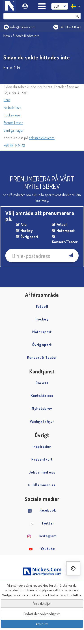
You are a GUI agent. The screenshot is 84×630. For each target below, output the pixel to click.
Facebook (48, 510)
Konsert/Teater (63, 242)
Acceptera (42, 624)
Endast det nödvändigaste (42, 614)
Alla (23, 224)
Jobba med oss (42, 472)
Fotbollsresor (13, 107)
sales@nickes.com (41, 138)
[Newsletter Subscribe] (70, 255)
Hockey (27, 230)
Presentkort (42, 459)
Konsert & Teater (42, 357)
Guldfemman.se (42, 485)
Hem (6, 36)
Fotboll (61, 224)
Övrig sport (29, 236)
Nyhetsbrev (42, 408)
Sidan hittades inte (26, 36)
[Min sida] (25, 5)
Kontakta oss (42, 395)
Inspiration (42, 446)
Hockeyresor (12, 115)
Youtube (48, 548)
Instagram (48, 536)
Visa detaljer (42, 603)
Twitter (47, 523)
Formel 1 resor (13, 122)
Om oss (42, 383)
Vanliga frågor (14, 130)
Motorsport (65, 230)
